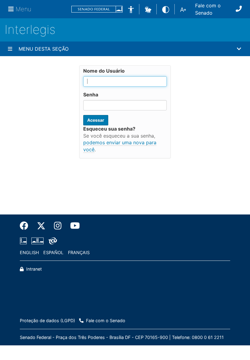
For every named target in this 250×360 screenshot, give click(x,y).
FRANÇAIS (79, 252)
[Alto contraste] (166, 9)
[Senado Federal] (97, 9)
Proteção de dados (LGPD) (47, 320)
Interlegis (30, 29)
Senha (90, 95)
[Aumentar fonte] (183, 9)
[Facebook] (26, 225)
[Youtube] (73, 225)
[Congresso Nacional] (37, 240)
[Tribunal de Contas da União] (51, 240)
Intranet (33, 269)
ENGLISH (29, 252)
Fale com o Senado (208, 9)
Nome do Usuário (104, 71)
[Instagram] (58, 225)
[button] (148, 9)
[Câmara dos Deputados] (24, 240)
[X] (41, 225)
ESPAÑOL (53, 252)
